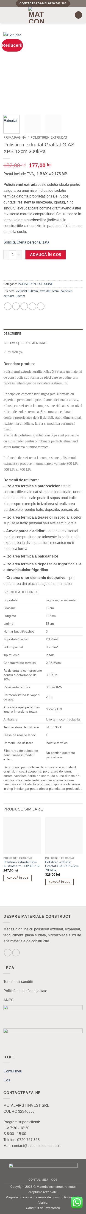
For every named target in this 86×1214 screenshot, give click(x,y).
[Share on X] (24, 306)
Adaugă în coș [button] (17, 877)
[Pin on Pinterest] (40, 306)
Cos (6, 1080)
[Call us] (16, 952)
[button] (6, 14)
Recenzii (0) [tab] (12, 352)
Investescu (52, 1208)
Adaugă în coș (45, 255)
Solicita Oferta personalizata (26, 242)
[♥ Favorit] (9, 272)
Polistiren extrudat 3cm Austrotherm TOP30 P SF (22, 864)
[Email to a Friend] (32, 306)
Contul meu (12, 1071)
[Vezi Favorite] (7, 890)
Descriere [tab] (12, 333)
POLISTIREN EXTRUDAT (49, 137)
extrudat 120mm (27, 291)
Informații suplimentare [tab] (24, 343)
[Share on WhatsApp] (7, 306)
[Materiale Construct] (36, 15)
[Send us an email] (7, 952)
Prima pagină (14, 137)
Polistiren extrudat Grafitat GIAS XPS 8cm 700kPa (62, 866)
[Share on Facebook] (16, 306)
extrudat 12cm (49, 291)
